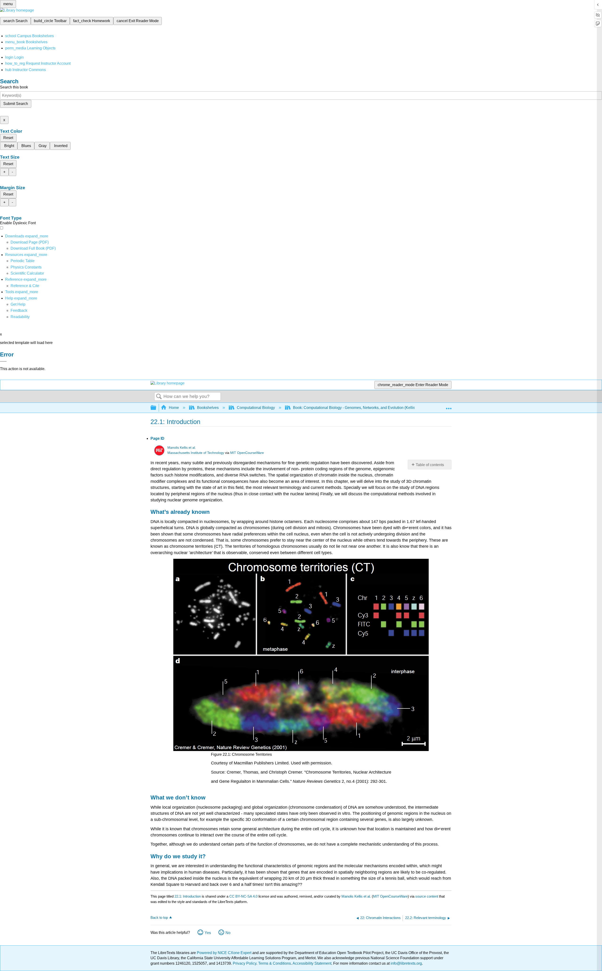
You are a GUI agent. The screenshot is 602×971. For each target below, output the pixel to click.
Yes (208, 933)
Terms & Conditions (274, 963)
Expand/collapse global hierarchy (156, 408)
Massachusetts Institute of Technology (195, 453)
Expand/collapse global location (449, 406)
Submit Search (15, 104)
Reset (8, 138)
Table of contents (430, 465)
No (228, 933)
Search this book (14, 87)
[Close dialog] (3, 361)
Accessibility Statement (312, 963)
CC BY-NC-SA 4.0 (243, 896)
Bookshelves (208, 408)
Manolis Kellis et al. (181, 447)
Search (159, 397)
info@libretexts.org (406, 963)
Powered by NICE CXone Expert (224, 953)
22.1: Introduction (187, 896)
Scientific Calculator (27, 273)
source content (426, 896)
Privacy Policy (244, 963)
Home (174, 408)
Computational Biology (256, 408)
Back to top (159, 917)
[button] (19, 310)
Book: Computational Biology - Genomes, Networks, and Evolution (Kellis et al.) (359, 408)
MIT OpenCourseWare (247, 453)
